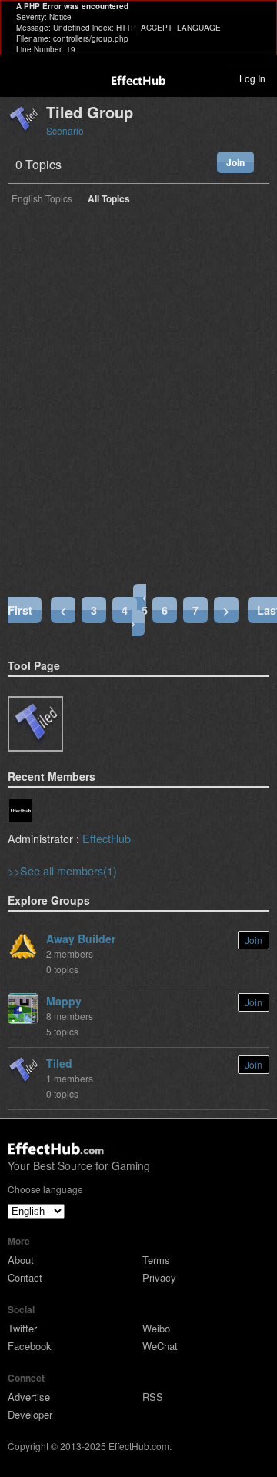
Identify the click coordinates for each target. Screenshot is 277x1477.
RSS (152, 1396)
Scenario (65, 130)
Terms (156, 1259)
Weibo (156, 1328)
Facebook (30, 1346)
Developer (30, 1414)
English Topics (42, 199)
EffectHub (106, 838)
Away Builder (80, 938)
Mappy (64, 1001)
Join (235, 162)
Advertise (29, 1396)
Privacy (159, 1277)
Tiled (59, 1063)
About (21, 1259)
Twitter (22, 1328)
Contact (25, 1277)
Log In (252, 78)
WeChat (160, 1346)
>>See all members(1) (62, 870)
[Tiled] (35, 724)
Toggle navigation (18, 77)
